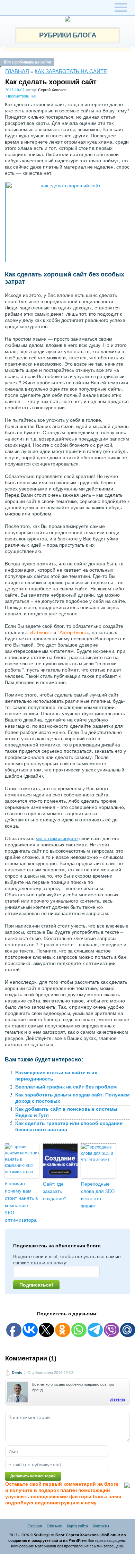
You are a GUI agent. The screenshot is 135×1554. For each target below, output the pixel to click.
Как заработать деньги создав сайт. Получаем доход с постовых (72, 1097)
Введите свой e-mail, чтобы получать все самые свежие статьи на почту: (67, 1259)
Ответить (117, 1399)
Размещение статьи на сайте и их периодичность (56, 1075)
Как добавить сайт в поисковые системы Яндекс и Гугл (66, 1112)
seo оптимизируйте (57, 838)
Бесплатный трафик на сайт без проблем (66, 1086)
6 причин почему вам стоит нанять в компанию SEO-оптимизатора (21, 1201)
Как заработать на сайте (71, 71)
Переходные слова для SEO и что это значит (98, 1194)
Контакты (101, 1525)
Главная (17, 71)
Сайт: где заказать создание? (54, 1191)
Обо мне (54, 1525)
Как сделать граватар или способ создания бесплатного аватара (69, 1126)
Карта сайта (77, 1525)
